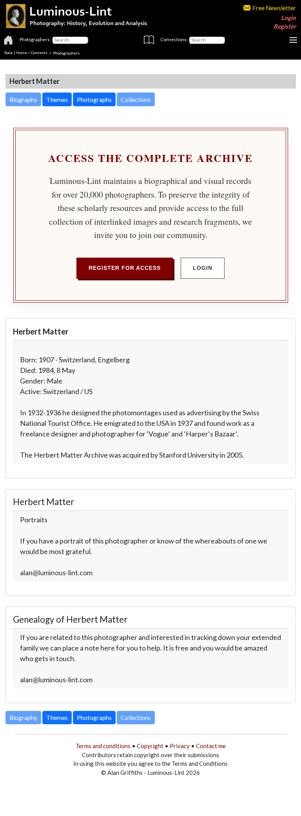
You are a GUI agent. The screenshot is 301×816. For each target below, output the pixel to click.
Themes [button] (57, 99)
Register (285, 26)
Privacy (180, 745)
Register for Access (125, 268)
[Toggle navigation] (293, 40)
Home (21, 52)
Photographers (66, 52)
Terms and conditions (103, 745)
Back (8, 52)
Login (288, 17)
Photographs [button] (94, 99)
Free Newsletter (274, 7)
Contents (39, 52)
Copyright (150, 745)
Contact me (211, 745)
